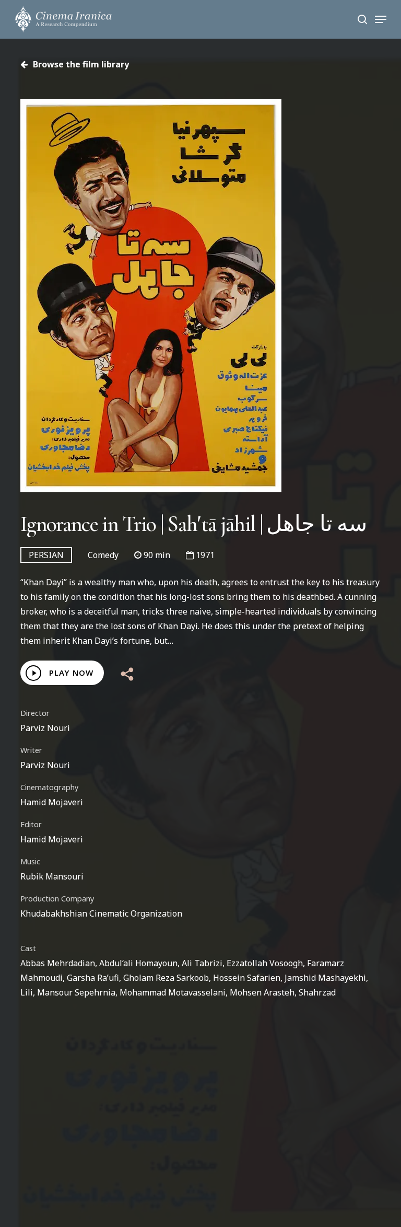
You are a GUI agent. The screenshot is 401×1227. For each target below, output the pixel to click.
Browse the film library (80, 64)
